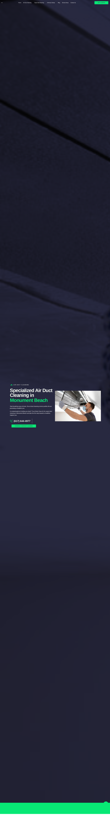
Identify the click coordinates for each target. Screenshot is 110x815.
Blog (59, 2)
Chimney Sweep (51, 2)
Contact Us (73, 2)
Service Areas (65, 2)
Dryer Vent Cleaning (39, 2)
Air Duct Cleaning (27, 2)
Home (19, 2)
